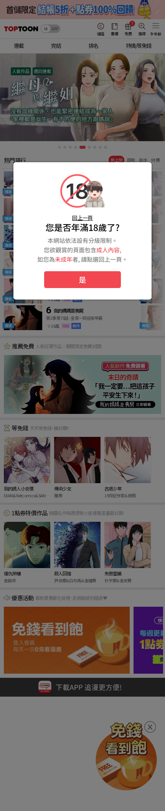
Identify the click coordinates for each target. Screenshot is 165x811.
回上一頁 (82, 217)
